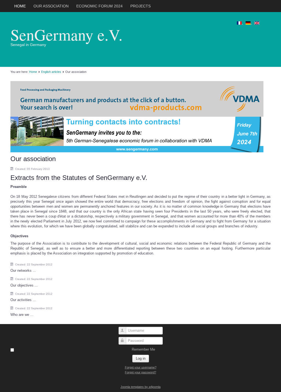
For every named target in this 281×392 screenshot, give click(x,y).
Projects (140, 6)
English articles (51, 71)
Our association (51, 6)
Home (20, 6)
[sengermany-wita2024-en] (136, 134)
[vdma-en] (136, 98)
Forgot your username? (140, 367)
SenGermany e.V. (66, 34)
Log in (140, 358)
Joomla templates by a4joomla (140, 386)
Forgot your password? (140, 372)
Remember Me (143, 349)
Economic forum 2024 (99, 6)
